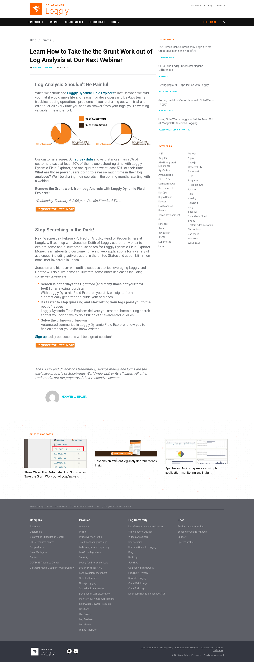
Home (33, 506)
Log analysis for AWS (90, 567)
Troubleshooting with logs (93, 542)
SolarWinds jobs (38, 552)
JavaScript (164, 232)
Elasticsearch (165, 206)
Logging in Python (138, 573)
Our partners (37, 547)
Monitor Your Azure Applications (97, 598)
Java (170, 111)
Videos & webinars (138, 537)
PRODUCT (35, 22)
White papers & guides (140, 531)
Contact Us (220, 5)
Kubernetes (164, 241)
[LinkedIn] (75, 651)
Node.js (192, 162)
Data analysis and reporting (94, 547)
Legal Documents (149, 648)
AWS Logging (165, 174)
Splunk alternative (89, 578)
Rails (190, 193)
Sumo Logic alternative (91, 588)
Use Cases (85, 614)
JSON (161, 237)
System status (186, 542)
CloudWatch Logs (137, 583)
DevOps (177, 130)
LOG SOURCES (73, 22)
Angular (162, 158)
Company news (166, 57)
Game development (169, 215)
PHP (190, 176)
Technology (194, 229)
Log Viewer (85, 624)
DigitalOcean (165, 197)
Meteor (192, 153)
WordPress (194, 243)
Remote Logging (137, 578)
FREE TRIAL (210, 22)
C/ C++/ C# (164, 179)
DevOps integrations (90, 552)
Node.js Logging (87, 583)
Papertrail (193, 171)
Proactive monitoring (90, 537)
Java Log (133, 562)
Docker (162, 201)
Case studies (135, 542)
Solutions (84, 609)
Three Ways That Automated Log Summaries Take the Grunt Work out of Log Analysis (55, 474)
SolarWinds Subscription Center (47, 537)
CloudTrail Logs (136, 588)
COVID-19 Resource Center (44, 562)
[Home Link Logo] (49, 10)
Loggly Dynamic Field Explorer (90, 93)
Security (192, 211)
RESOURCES (96, 22)
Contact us (36, 557)
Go (159, 219)
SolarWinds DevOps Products (95, 603)
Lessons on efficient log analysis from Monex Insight (126, 463)
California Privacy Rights (187, 648)
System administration (200, 225)
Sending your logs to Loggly (192, 531)
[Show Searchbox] (224, 22)
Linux (161, 246)
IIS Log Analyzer (88, 629)
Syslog (191, 220)
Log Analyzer (86, 619)
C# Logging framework (141, 567)
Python (192, 189)
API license (218, 650)
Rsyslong (193, 202)
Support (182, 537)
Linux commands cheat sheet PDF (146, 593)
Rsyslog (192, 198)
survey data (84, 159)
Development (170, 92)
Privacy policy (166, 648)
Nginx (191, 158)
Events (46, 40)
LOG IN (115, 22)
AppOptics (164, 170)
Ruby (191, 207)
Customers (36, 531)
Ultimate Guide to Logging (142, 547)
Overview (84, 526)
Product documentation (191, 526)
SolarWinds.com (198, 5)
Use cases (193, 234)
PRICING (53, 22)
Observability (195, 167)
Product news (195, 184)
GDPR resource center (42, 542)
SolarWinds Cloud (197, 216)
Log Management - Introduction (145, 526)
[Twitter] (69, 651)
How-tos (163, 76)
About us (35, 526)
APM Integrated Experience (167, 164)
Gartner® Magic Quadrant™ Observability (52, 567)
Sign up (41, 337)
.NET (160, 92)
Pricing (83, 531)
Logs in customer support (93, 573)
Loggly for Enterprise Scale (93, 562)
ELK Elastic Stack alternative (94, 593)
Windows (193, 238)
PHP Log (133, 557)
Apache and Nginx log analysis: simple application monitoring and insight (191, 470)
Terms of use (207, 648)
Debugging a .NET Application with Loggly (183, 85)
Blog (210, 5)
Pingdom (193, 180)
